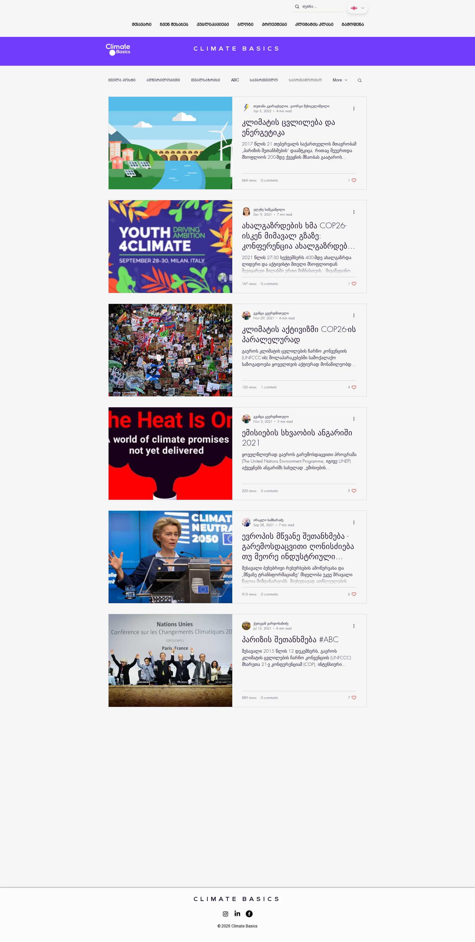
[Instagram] (225, 913)
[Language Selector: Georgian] (357, 7)
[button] (174, 24)
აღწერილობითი (163, 80)
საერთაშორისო (305, 80)
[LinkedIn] (237, 913)
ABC (235, 80)
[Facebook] (249, 913)
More (337, 80)
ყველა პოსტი (122, 80)
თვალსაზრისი (205, 80)
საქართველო (264, 80)
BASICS (237, 49)
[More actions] (355, 108)
